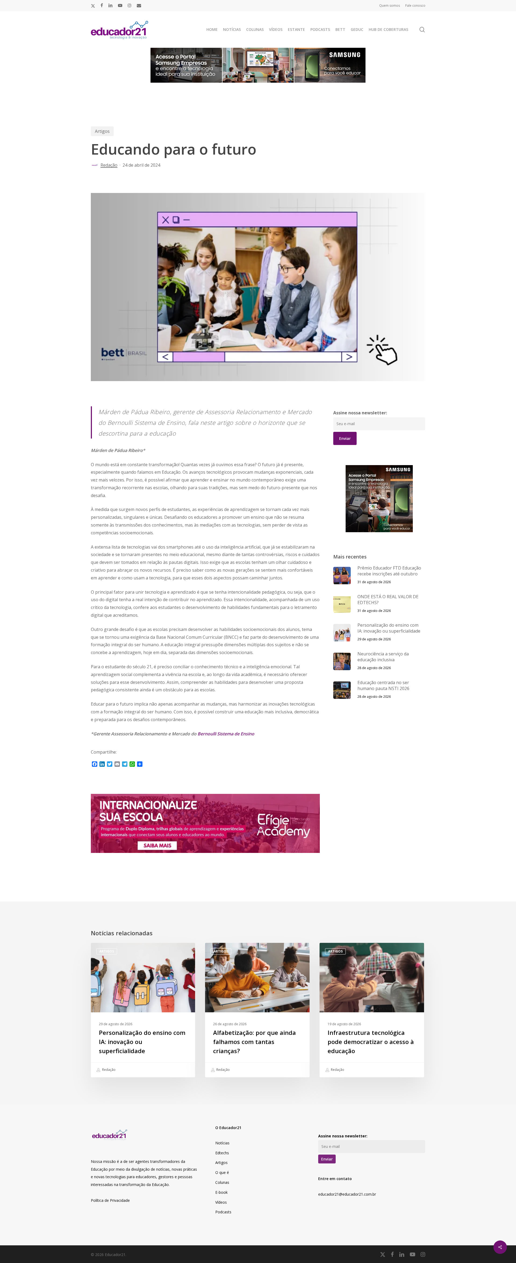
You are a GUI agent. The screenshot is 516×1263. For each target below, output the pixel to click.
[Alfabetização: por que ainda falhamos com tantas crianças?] (257, 1010)
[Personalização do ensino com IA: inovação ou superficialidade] (143, 1010)
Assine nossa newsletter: (360, 413)
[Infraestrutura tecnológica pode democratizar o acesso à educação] (372, 1010)
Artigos (102, 131)
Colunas (222, 1182)
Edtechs (222, 1152)
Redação (109, 165)
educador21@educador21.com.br (347, 1194)
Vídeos (221, 1202)
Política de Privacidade (110, 1200)
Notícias (222, 1142)
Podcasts (223, 1211)
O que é (222, 1172)
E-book (221, 1192)
